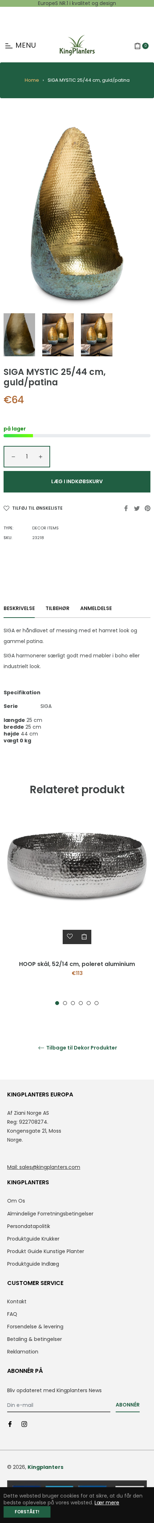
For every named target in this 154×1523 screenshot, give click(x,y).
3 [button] (73, 1003)
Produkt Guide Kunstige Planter (45, 1251)
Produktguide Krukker (33, 1238)
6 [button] (96, 1003)
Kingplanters (45, 1467)
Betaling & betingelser (34, 1339)
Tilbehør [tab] (57, 608)
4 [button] (81, 1003)
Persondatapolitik (28, 1226)
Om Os (16, 1200)
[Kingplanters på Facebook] (10, 1423)
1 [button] (57, 1003)
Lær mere (107, 1502)
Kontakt (17, 1301)
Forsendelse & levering (35, 1326)
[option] (77, 909)
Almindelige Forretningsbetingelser (50, 1213)
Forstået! (27, 1512)
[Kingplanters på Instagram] (24, 1423)
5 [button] (89, 1003)
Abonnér (128, 1404)
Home (32, 80)
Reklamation (22, 1351)
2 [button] (65, 1003)
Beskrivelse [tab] (19, 608)
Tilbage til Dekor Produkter (81, 1048)
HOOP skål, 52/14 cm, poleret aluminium (77, 964)
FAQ (12, 1314)
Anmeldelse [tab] (96, 608)
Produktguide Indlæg (33, 1263)
